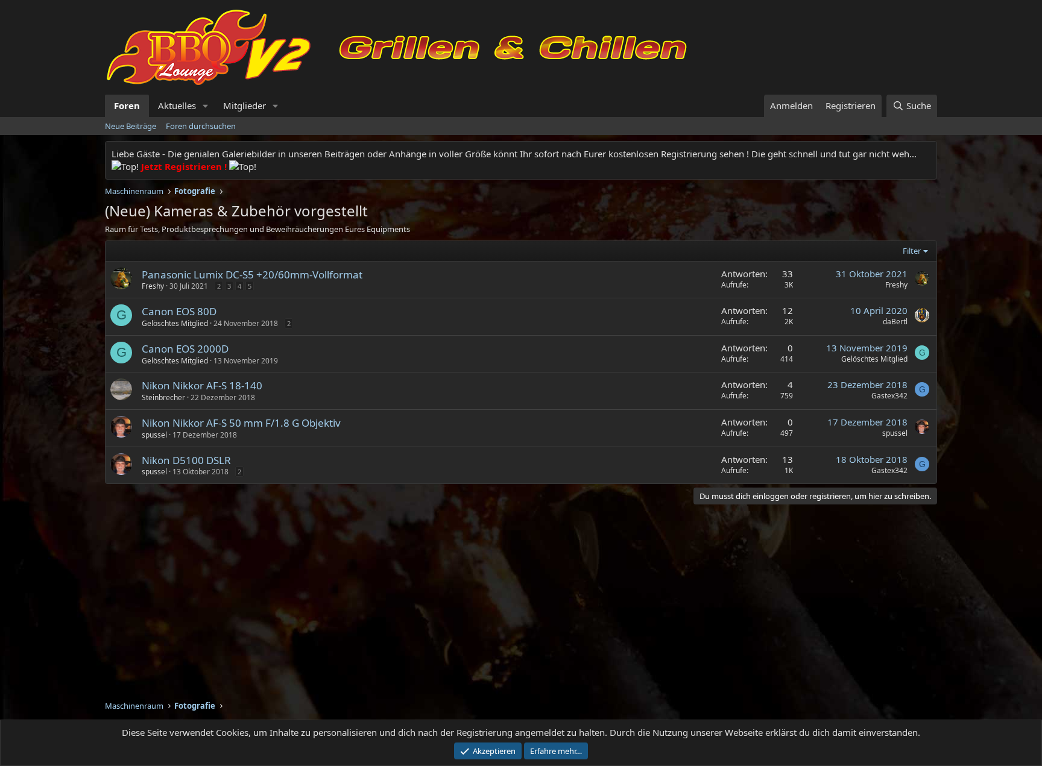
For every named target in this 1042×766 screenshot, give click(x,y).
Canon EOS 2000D (185, 349)
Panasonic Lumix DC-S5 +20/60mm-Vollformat (252, 274)
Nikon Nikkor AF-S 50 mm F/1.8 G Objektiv (241, 423)
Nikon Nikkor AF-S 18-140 (202, 385)
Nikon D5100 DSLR (186, 460)
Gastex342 (889, 396)
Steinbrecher (163, 397)
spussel (154, 435)
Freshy (153, 286)
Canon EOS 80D (179, 311)
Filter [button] (912, 250)
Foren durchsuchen (201, 126)
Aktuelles (177, 105)
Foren (127, 105)
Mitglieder (244, 105)
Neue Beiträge (130, 126)
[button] (205, 106)
